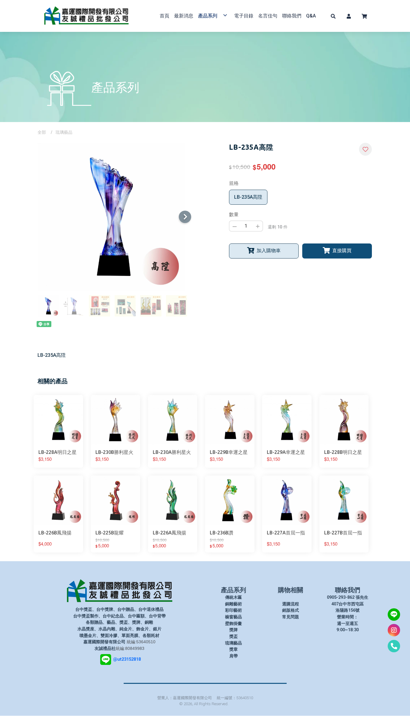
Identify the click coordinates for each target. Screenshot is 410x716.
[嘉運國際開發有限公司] (86, 16)
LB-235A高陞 (248, 197)
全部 (42, 132)
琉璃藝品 (64, 132)
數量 (234, 214)
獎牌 (233, 629)
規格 (234, 183)
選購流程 (290, 604)
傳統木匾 (233, 597)
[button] (333, 16)
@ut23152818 (127, 659)
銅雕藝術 (233, 604)
